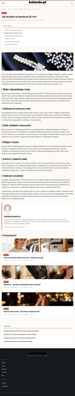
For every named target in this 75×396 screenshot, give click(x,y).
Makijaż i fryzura (9, 38)
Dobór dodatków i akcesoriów (13, 36)
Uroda (3, 366)
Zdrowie (4, 372)
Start (4, 9)
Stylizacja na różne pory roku (13, 33)
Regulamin (5, 386)
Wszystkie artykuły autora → (14, 227)
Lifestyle (4, 369)
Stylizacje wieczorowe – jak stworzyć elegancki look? (22, 311)
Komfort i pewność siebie (12, 41)
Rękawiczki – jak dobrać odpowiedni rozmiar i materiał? (22, 285)
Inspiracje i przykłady (11, 44)
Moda (9, 9)
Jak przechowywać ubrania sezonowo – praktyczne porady (23, 258)
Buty (3, 375)
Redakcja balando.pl (9, 20)
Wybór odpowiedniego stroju (13, 30)
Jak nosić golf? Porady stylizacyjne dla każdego (18, 341)
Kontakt (4, 383)
